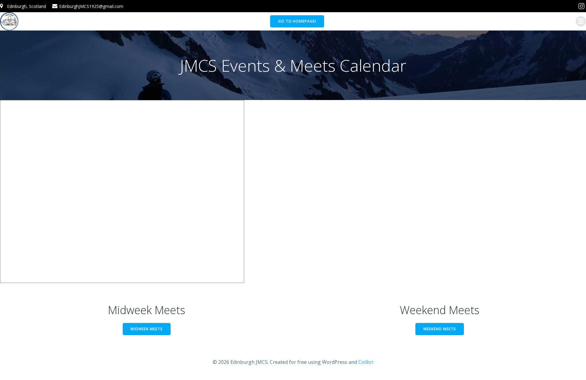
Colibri (365, 362)
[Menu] (581, 21)
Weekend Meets (439, 329)
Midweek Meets (147, 329)
